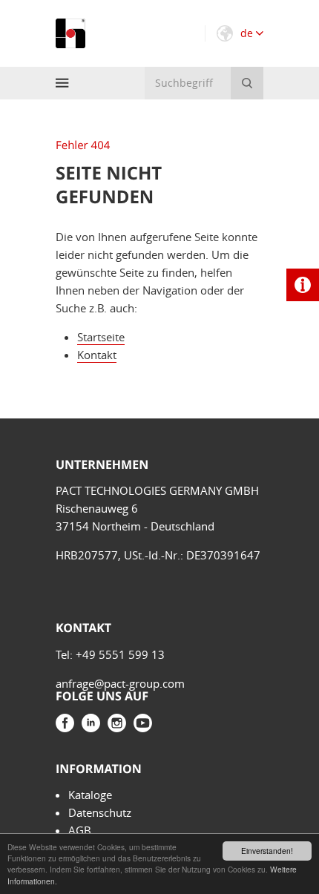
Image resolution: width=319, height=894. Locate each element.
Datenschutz (99, 812)
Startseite (101, 336)
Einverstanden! (267, 850)
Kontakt (96, 354)
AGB (79, 830)
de (248, 33)
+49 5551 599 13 (120, 654)
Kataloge (90, 794)
